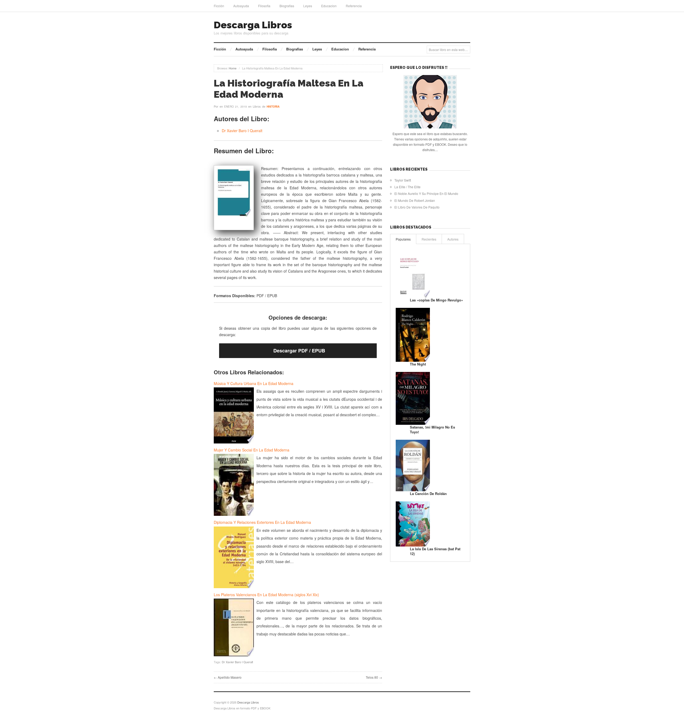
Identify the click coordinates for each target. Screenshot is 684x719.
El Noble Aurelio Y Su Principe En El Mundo (426, 193)
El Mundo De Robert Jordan (414, 200)
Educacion (329, 5)
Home (232, 68)
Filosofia (264, 5)
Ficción (219, 5)
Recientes (429, 239)
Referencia (354, 5)
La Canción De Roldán (428, 493)
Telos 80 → (374, 677)
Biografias (286, 5)
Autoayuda (241, 5)
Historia (273, 106)
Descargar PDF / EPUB (299, 350)
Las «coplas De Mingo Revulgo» (436, 299)
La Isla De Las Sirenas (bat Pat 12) (435, 551)
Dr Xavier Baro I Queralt (242, 130)
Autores (452, 239)
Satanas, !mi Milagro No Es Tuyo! (432, 429)
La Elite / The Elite (407, 186)
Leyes (307, 5)
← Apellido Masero (228, 677)
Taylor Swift (402, 180)
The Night (418, 364)
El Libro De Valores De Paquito (417, 207)
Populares (403, 239)
